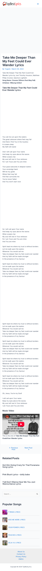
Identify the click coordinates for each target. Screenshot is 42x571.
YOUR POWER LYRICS (16, 527)
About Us (21, 552)
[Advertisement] (21, 32)
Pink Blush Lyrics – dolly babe (16, 474)
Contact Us (21, 554)
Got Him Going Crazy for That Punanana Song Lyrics (20, 466)
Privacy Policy (21, 557)
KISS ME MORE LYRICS (16, 520)
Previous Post (13, 448)
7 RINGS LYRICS (14, 512)
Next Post (28, 448)
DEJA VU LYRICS (14, 543)
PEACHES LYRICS (14, 535)
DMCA (21, 559)
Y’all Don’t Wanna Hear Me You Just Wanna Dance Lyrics (18, 483)
